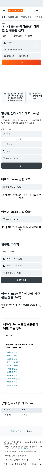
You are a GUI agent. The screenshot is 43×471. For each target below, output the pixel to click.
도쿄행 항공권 (12, 359)
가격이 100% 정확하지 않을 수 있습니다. (21, 464)
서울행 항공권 (12, 372)
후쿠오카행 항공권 (13, 362)
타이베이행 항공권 (13, 379)
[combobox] (24, 144)
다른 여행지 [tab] (9, 335)
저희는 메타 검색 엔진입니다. (16, 460)
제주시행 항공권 (13, 365)
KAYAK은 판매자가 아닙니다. (15, 455)
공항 (19, 431)
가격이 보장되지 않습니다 (22, 449)
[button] (4, 10)
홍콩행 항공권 (12, 375)
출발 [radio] (10, 129)
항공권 (13, 431)
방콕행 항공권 (12, 355)
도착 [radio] (2, 129)
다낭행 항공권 (12, 369)
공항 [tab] (12, 251)
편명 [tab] (5, 251)
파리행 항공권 (12, 382)
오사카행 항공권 (13, 352)
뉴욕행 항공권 (12, 385)
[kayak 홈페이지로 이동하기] (15, 10)
